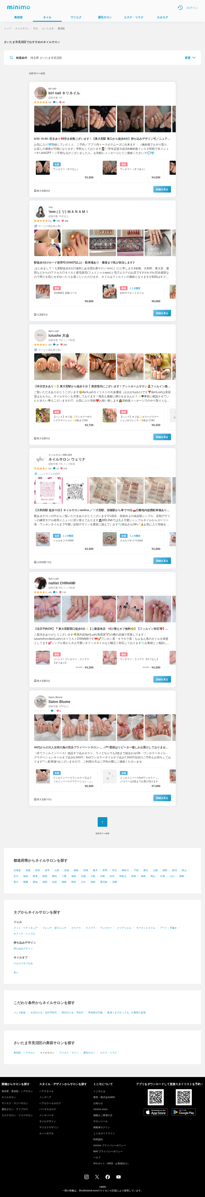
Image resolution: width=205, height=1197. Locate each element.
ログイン (192, 8)
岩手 (47, 870)
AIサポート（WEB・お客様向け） (111, 1163)
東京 (145, 870)
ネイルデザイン (47, 1121)
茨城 (85, 870)
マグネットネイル (145, 927)
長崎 (64, 881)
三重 (64, 876)
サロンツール (100, 1121)
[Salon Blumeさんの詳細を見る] (102, 748)
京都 (83, 876)
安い (16, 972)
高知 (35, 881)
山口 (172, 876)
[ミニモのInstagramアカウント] (86, 1178)
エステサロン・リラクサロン (17, 1115)
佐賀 (54, 881)
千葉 (136, 870)
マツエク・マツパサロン (15, 1103)
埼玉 (114, 870)
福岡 (44, 881)
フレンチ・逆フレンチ (54, 927)
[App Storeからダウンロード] (156, 1113)
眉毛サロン (89, 1052)
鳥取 (133, 876)
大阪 (92, 876)
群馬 (104, 870)
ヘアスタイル (46, 1091)
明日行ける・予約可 (72, 1012)
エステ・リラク (108, 1052)
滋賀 (73, 876)
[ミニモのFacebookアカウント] (108, 1178)
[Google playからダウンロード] (184, 1113)
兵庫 (102, 876)
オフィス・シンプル (24, 933)
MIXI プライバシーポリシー (108, 1151)
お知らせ (98, 1103)
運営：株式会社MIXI (104, 1097)
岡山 (153, 876)
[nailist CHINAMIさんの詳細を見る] (102, 629)
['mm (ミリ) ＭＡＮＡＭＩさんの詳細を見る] (102, 260)
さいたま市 (48, 28)
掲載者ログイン (101, 1127)
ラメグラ (90, 927)
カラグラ (76, 927)
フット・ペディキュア (26, 927)
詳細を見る (162, 189)
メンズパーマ (46, 1115)
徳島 (181, 876)
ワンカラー (106, 927)
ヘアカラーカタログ (50, 1103)
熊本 (73, 881)
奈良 (112, 876)
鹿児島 (103, 881)
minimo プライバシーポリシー (109, 1145)
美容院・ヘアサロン (24, 1052)
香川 (16, 881)
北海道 (17, 870)
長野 (165, 870)
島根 (143, 876)
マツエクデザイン (48, 1127)
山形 (56, 870)
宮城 (66, 870)
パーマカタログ (47, 1109)
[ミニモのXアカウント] (97, 1178)
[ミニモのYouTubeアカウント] (118, 1177)
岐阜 (35, 876)
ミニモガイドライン (104, 1133)
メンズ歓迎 (20, 1012)
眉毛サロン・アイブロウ (15, 1109)
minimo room (100, 1109)
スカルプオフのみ (23, 963)
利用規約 (98, 1139)
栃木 (95, 870)
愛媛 (25, 881)
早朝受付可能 (95, 1012)
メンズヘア (45, 1097)
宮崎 (92, 881)
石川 (16, 876)
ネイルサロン (22, 28)
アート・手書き (168, 927)
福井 (25, 876)
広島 (162, 876)
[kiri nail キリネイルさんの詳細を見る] (102, 139)
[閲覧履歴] (180, 7)
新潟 (174, 870)
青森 (28, 870)
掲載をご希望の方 (103, 1115)
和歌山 (123, 876)
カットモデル (46, 1133)
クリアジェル (124, 927)
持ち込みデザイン (23, 948)
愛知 (54, 876)
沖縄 (114, 881)
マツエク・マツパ (68, 1052)
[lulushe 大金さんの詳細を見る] (102, 384)
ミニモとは (99, 1091)
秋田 (37, 870)
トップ (7, 28)
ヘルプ (96, 1157)
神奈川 (125, 870)
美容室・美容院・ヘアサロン (17, 1091)
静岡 (44, 876)
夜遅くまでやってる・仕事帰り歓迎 (126, 1012)
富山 (184, 870)
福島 (76, 870)
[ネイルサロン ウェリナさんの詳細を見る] (102, 508)
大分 (83, 881)
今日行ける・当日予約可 (43, 1012)
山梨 (155, 870)
